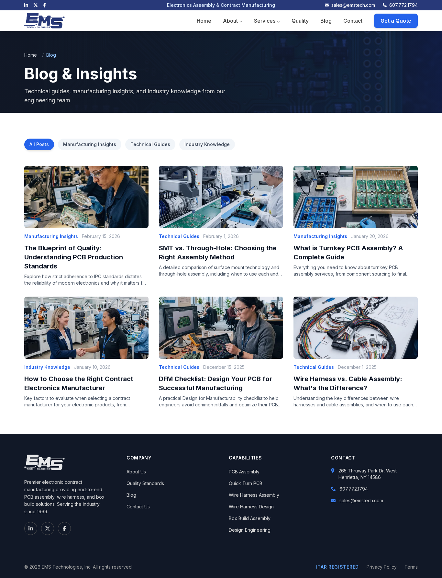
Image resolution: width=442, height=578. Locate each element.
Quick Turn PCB (245, 483)
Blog (326, 20)
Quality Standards (145, 483)
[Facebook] (44, 5)
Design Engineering (250, 530)
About (230, 20)
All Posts (39, 144)
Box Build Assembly (250, 518)
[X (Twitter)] (35, 5)
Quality (300, 20)
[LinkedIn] (26, 5)
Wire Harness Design (251, 506)
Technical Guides (150, 144)
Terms (411, 567)
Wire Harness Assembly (254, 495)
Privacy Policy (382, 567)
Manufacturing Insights (89, 144)
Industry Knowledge (207, 144)
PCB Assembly (244, 471)
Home (204, 20)
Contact (352, 20)
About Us (136, 471)
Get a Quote (396, 20)
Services (264, 20)
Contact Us (138, 506)
